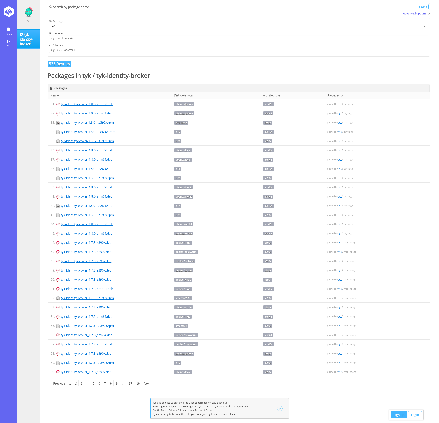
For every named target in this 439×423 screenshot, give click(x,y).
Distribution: (56, 33)
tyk (28, 21)
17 (130, 383)
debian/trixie (183, 242)
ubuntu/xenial (184, 224)
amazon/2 (181, 122)
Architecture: (56, 45)
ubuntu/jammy (184, 104)
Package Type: (57, 21)
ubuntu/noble (184, 307)
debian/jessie (183, 279)
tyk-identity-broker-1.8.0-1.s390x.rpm (87, 122)
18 (138, 383)
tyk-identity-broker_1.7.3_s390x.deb (86, 242)
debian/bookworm (186, 251)
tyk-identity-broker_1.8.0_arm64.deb (86, 113)
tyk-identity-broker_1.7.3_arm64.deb (86, 316)
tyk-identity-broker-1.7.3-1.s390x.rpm (87, 298)
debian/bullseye (185, 261)
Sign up (399, 415)
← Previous (57, 383)
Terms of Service (204, 410)
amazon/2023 (183, 298)
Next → (149, 383)
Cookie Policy (160, 410)
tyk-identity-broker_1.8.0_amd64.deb (87, 104)
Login (415, 415)
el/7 (178, 205)
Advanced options (414, 13)
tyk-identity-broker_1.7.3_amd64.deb (87, 289)
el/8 (178, 168)
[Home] (8, 12)
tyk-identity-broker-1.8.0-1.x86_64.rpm (88, 132)
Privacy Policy (176, 410)
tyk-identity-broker (123, 75)
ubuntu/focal (183, 150)
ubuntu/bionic (184, 187)
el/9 (178, 131)
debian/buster (184, 270)
